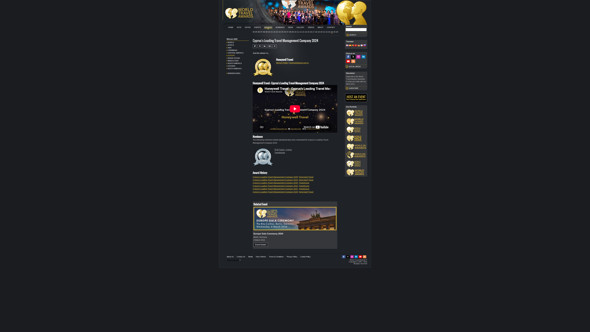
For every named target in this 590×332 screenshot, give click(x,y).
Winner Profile (282, 63)
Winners (268, 27)
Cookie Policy (305, 257)
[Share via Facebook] (255, 46)
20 (321, 32)
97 (261, 32)
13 (303, 32)
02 (274, 32)
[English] (347, 46)
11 (298, 32)
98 (264, 32)
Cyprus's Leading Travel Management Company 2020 (275, 192)
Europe (231, 55)
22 (327, 32)
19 (319, 32)
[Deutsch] (359, 46)
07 (288, 32)
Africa (231, 45)
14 (306, 32)
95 (256, 32)
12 (300, 32)
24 (332, 32)
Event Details (260, 245)
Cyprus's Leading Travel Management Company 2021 (275, 189)
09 (293, 32)
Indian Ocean (234, 58)
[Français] (362, 46)
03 (277, 32)
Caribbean (232, 50)
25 (334, 32)
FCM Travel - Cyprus (283, 150)
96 (259, 32)
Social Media (355, 66)
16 (311, 32)
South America (235, 68)
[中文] (356, 46)
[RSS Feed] (353, 61)
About (320, 27)
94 (254, 32)
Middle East (233, 61)
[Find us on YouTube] (348, 61)
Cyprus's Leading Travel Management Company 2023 (275, 183)
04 (280, 32)
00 (269, 32)
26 (337, 32)
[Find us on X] (353, 57)
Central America (235, 53)
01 (272, 32)
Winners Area (234, 73)
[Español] (350, 46)
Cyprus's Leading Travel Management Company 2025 (275, 177)
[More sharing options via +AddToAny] (275, 46)
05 (282, 32)
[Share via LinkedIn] (265, 46)
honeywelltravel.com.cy (299, 63)
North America (235, 63)
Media (250, 257)
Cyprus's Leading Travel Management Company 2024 (275, 180)
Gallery (300, 27)
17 (314, 32)
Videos (311, 27)
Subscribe (353, 88)
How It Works (261, 257)
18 (316, 32)
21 (324, 32)
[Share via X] (260, 46)
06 (285, 32)
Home (230, 27)
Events (257, 27)
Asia (229, 48)
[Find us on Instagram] (358, 57)
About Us (230, 257)
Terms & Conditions (276, 257)
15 (308, 32)
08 (290, 32)
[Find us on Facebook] (348, 57)
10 (295, 32)
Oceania (231, 66)
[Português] (353, 46)
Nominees (280, 27)
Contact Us (241, 257)
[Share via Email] (270, 46)
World (231, 42)
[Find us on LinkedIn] (364, 57)
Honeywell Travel (306, 177)
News (290, 27)
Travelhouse (280, 153)
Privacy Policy (292, 257)
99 (267, 32)
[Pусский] (365, 46)
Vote (239, 27)
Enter (248, 27)
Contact (331, 27)
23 (329, 32)
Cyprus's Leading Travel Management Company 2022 (275, 186)
